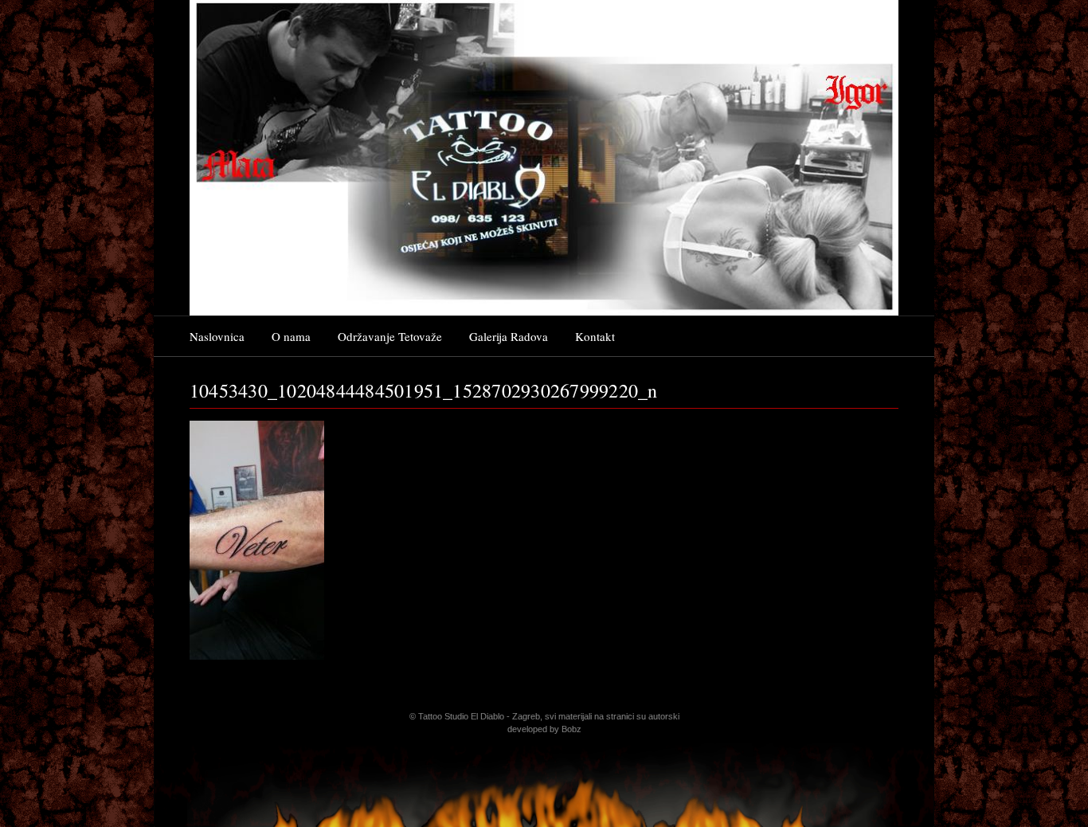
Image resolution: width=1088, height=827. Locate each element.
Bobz (571, 729)
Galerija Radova (508, 336)
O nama (291, 336)
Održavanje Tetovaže (390, 336)
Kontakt (595, 336)
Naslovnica (217, 336)
